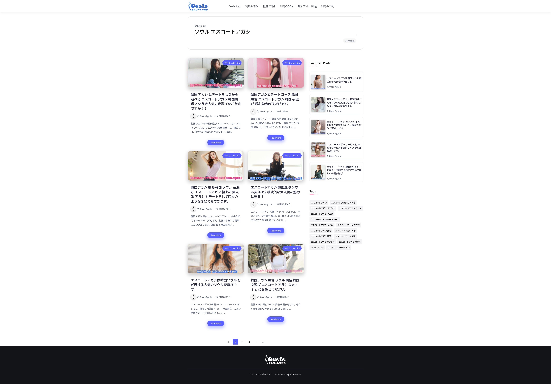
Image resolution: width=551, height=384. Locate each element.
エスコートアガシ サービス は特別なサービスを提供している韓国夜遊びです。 (344, 148)
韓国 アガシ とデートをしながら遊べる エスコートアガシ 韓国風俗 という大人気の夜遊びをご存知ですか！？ (216, 101)
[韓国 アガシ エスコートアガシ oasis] (275, 359)
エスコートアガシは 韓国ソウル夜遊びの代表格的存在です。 (344, 79)
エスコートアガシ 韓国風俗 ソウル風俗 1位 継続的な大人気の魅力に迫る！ (275, 192)
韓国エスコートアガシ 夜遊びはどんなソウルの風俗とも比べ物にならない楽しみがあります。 (344, 102)
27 (263, 342)
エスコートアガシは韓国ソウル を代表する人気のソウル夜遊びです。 (216, 285)
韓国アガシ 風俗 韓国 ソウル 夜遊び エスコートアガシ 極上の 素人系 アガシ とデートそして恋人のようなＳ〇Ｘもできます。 (215, 194)
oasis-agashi (206, 116)
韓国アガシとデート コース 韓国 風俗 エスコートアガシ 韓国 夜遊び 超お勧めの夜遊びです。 (275, 99)
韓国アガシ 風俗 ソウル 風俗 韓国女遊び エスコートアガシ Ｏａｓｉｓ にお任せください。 (275, 285)
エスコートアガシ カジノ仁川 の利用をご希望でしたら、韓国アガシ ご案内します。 (344, 125)
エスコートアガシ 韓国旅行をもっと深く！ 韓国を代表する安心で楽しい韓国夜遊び (344, 170)
